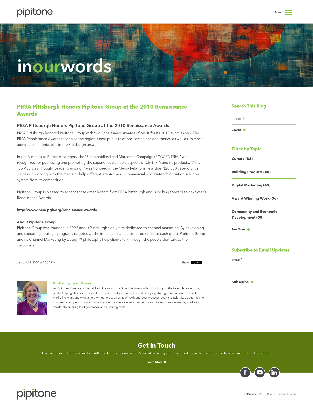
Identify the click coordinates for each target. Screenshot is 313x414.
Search (236, 130)
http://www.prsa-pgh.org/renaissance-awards (57, 210)
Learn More (155, 362)
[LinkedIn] (274, 372)
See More (238, 229)
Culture (242, 159)
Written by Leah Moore (72, 283)
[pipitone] (35, 12)
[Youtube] (259, 372)
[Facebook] (245, 372)
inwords (64, 66)
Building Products (251, 172)
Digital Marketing (251, 185)
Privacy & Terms (287, 394)
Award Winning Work (255, 198)
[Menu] (288, 12)
